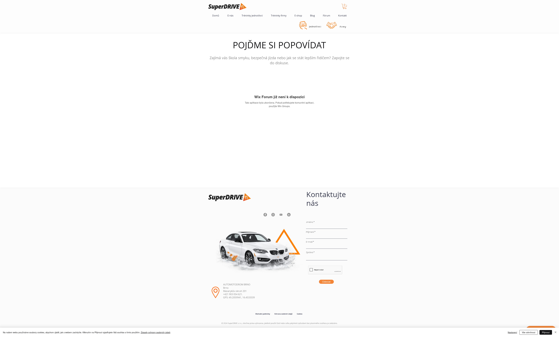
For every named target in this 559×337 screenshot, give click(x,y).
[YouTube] (281, 214)
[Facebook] (265, 214)
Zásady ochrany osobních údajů (155, 332)
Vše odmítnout (528, 332)
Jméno (309, 222)
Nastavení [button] (512, 332)
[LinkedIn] (289, 214)
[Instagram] (273, 214)
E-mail (309, 242)
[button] (345, 6)
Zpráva (309, 252)
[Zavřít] (555, 332)
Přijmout (546, 332)
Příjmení (310, 232)
